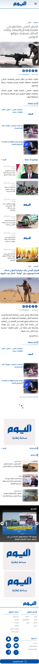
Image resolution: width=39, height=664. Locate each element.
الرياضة (35, 623)
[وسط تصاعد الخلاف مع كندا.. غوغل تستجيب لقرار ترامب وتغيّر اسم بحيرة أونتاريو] (30, 480)
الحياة (35, 619)
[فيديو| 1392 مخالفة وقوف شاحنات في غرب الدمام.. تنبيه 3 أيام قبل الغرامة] (19, 523)
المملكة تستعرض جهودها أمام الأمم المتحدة (12, 126)
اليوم (36, 74)
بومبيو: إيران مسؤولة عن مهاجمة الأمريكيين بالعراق (12, 142)
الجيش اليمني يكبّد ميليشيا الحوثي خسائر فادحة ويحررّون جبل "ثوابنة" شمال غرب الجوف (19, 272)
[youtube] (16, 645)
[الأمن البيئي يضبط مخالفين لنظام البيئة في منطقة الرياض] (30, 466)
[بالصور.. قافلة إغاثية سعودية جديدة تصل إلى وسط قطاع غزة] (30, 495)
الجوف (33, 74)
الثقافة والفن (25, 619)
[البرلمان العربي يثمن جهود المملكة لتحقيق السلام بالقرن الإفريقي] (27, 254)
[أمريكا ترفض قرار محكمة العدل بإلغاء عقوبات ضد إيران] (27, 238)
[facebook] (33, 70)
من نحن (35, 643)
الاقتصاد (27, 616)
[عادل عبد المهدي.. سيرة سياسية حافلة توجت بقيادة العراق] (27, 171)
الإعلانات (17, 626)
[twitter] (36, 70)
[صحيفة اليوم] (19, 3)
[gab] (16, 639)
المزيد (4, 159)
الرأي (28, 623)
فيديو (35, 626)
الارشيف (16, 619)
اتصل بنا (17, 623)
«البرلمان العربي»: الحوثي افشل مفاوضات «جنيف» (12, 110)
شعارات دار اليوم (14, 629)
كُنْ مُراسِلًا (16, 616)
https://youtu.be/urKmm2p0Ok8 (28, 396)
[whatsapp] (26, 70)
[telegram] (30, 70)
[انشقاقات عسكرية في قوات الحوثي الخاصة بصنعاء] (27, 188)
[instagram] (8, 645)
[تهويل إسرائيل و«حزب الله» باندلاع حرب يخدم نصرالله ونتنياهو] (27, 204)
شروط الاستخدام (32, 649)
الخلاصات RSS (15, 632)
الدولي (29, 22)
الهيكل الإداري (33, 646)
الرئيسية (36, 22)
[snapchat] (8, 639)
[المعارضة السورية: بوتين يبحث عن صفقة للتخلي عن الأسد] (27, 221)
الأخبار (35, 616)
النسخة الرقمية (18, 661)
